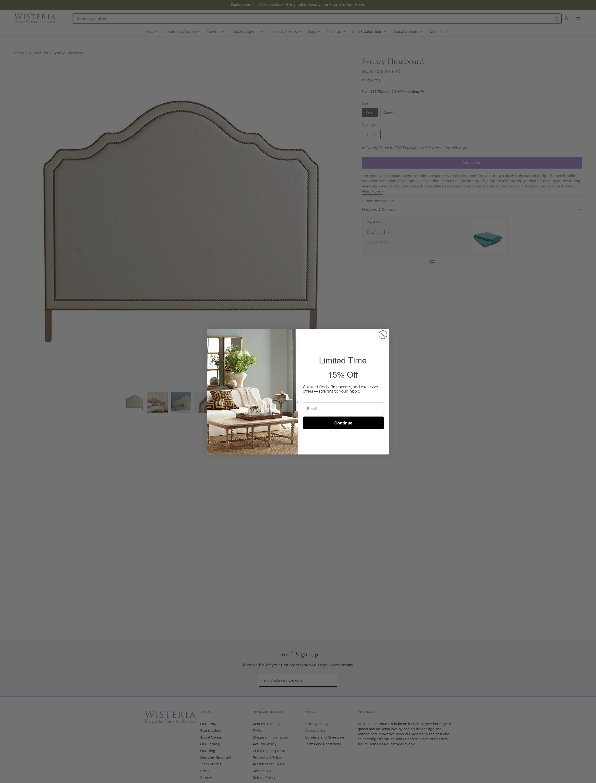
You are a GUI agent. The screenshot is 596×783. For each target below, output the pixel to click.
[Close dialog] (383, 335)
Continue (343, 423)
